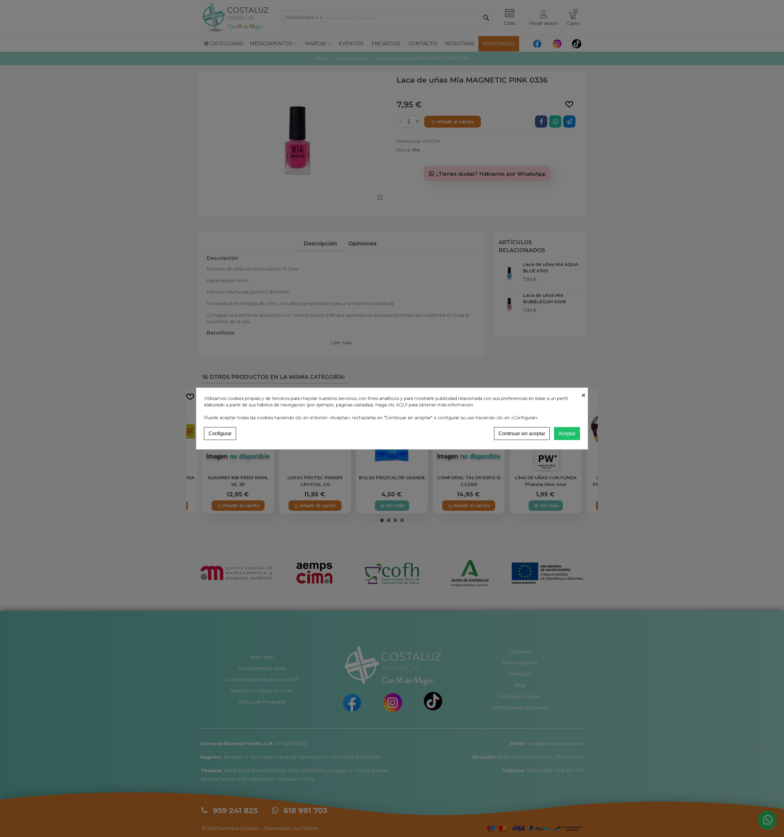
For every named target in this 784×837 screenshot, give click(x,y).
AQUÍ (402, 404)
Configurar (220, 433)
